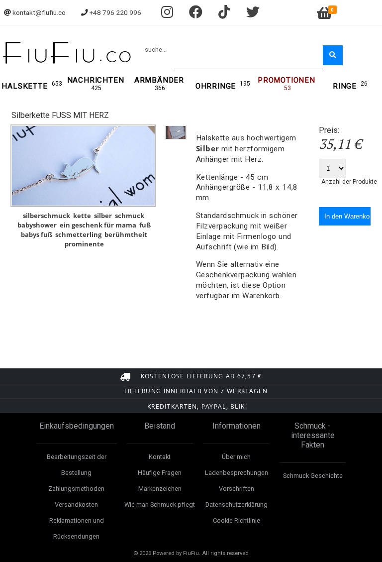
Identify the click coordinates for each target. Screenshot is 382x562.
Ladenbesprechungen (236, 472)
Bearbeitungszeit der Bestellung (76, 464)
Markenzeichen (160, 488)
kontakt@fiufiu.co (39, 12)
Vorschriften (236, 488)
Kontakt (160, 456)
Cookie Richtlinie (236, 520)
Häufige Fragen (160, 472)
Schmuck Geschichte (313, 475)
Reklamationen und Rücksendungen (76, 528)
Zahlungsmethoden (76, 488)
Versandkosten (76, 504)
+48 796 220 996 (115, 12)
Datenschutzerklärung (236, 504)
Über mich (236, 456)
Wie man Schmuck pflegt (159, 504)
